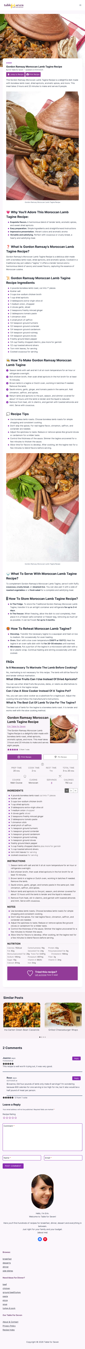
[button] (8, 749)
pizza (5, 1300)
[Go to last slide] (7, 1019)
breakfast (7, 1259)
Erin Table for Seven (15, 70)
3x (75, 790)
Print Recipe (34, 74)
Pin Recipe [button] (62, 757)
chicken (6, 1288)
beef (5, 1284)
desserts (7, 1263)
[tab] (39, 1037)
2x (71, 790)
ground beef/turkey (12, 1292)
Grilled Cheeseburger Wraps (63, 1030)
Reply (76, 1058)
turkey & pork (9, 1308)
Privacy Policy (9, 1326)
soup (5, 1304)
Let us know (40, 975)
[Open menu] (80, 5)
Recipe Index (9, 1330)
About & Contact (10, 1322)
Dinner (9, 63)
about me (42, 1232)
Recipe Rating (9, 1114)
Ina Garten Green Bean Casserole (21, 1030)
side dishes (8, 1271)
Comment (9, 1126)
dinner (6, 1267)
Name (7, 1158)
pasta (5, 1296)
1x (67, 790)
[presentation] (21, 1015)
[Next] (78, 1019)
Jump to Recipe (16, 74)
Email (48, 1158)
